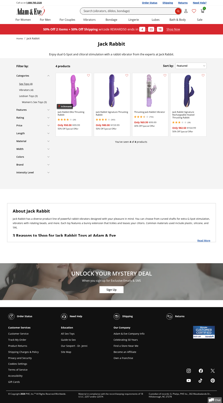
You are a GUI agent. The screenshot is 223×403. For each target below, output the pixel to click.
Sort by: (168, 66)
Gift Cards (14, 382)
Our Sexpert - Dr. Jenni (74, 345)
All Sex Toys (68, 333)
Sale (199, 20)
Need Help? (200, 2)
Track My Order (17, 339)
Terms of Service (18, 369)
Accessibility (15, 375)
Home (19, 38)
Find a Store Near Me (126, 345)
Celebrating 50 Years (126, 339)
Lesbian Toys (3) (28, 96)
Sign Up (111, 290)
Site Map (66, 352)
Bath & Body (178, 20)
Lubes (156, 20)
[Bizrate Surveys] (210, 337)
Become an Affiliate (125, 352)
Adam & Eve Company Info (129, 333)
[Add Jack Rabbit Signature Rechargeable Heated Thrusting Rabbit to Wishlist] (203, 75)
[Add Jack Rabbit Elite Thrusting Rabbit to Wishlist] (88, 75)
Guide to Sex (68, 339)
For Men (45, 20)
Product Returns (17, 345)
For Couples (67, 20)
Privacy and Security (20, 358)
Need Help (75, 316)
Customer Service (18, 333)
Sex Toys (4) (26, 83)
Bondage (111, 20)
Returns (183, 2)
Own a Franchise (123, 358)
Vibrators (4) (26, 90)
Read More (203, 240)
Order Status (149, 2)
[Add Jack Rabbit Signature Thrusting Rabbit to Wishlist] (126, 75)
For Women (23, 20)
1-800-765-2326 (34, 2)
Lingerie (133, 20)
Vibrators (89, 20)
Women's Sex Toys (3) (34, 102)
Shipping (168, 2)
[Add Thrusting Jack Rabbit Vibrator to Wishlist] (165, 75)
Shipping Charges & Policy (23, 352)
